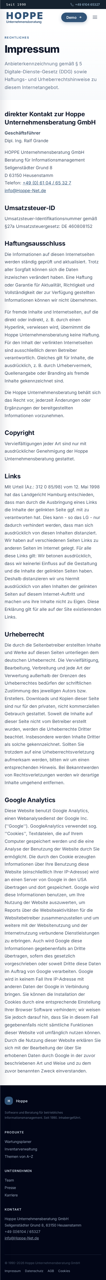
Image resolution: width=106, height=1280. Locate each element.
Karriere (11, 1195)
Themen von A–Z (19, 1156)
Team (9, 1180)
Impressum (13, 1271)
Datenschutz (34, 1271)
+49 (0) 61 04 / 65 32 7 (47, 182)
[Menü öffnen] (95, 17)
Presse (10, 1187)
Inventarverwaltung (21, 1149)
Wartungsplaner (18, 1141)
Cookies (64, 1271)
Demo (71, 17)
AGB (51, 1271)
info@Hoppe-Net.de (25, 190)
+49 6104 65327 (87, 4)
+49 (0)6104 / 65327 (22, 1231)
